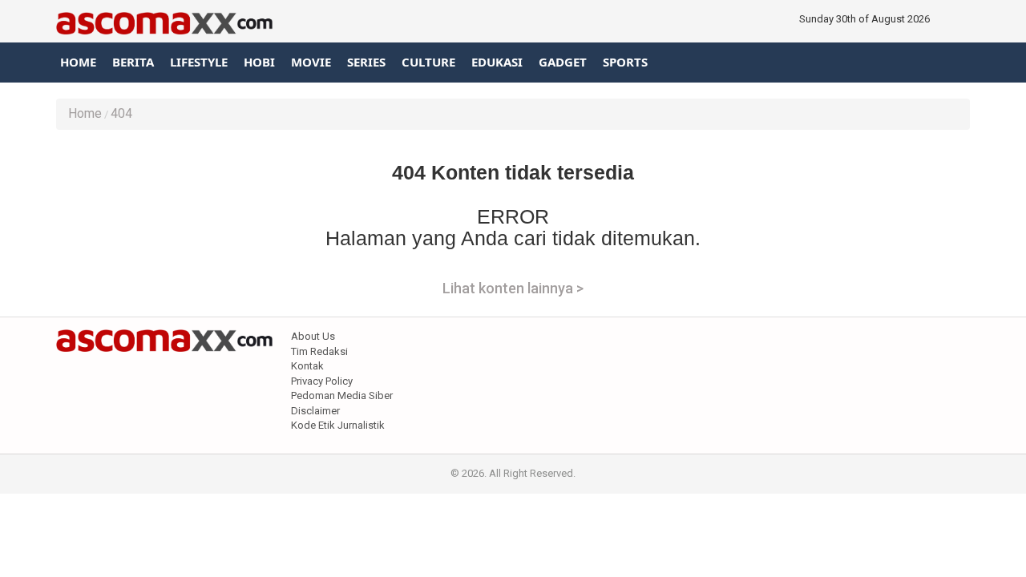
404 (121, 113)
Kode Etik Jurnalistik (338, 425)
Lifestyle (199, 62)
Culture (428, 62)
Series (366, 62)
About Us (313, 336)
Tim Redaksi (319, 351)
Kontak (307, 366)
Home (78, 62)
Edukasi (497, 62)
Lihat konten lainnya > (513, 288)
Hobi (259, 62)
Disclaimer (315, 411)
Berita (133, 62)
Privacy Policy (322, 381)
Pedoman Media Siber (342, 395)
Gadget (563, 62)
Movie (311, 62)
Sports (625, 62)
